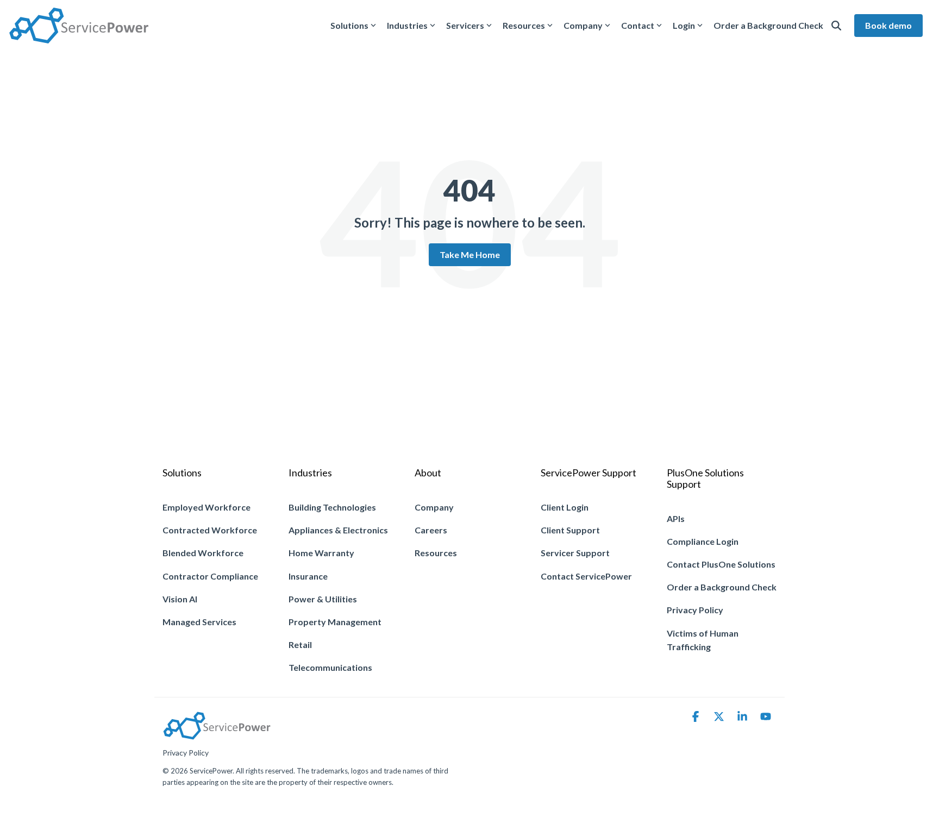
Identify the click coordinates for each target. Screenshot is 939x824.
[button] (696, 717)
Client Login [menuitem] (565, 507)
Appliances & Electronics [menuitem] (338, 530)
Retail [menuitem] (300, 644)
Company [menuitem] (434, 507)
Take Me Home (470, 254)
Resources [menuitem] (436, 553)
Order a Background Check (768, 25)
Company (583, 25)
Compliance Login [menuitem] (702, 541)
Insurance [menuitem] (308, 576)
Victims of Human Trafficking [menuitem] (703, 640)
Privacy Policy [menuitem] (695, 610)
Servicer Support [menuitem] (575, 553)
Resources (524, 25)
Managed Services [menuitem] (199, 622)
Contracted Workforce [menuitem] (209, 530)
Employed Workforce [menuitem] (206, 507)
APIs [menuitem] (676, 518)
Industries (407, 25)
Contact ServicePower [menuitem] (586, 576)
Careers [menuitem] (431, 530)
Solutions (349, 25)
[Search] (836, 25)
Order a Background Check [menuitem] (722, 587)
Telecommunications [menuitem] (330, 667)
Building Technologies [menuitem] (332, 507)
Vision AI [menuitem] (179, 599)
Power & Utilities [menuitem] (323, 599)
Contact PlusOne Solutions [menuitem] (721, 564)
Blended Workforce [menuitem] (202, 553)
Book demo (888, 25)
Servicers (465, 25)
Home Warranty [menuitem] (321, 553)
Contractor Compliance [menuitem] (210, 576)
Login (684, 25)
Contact (637, 25)
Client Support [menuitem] (570, 530)
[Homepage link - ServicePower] (216, 735)
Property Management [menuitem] (335, 622)
